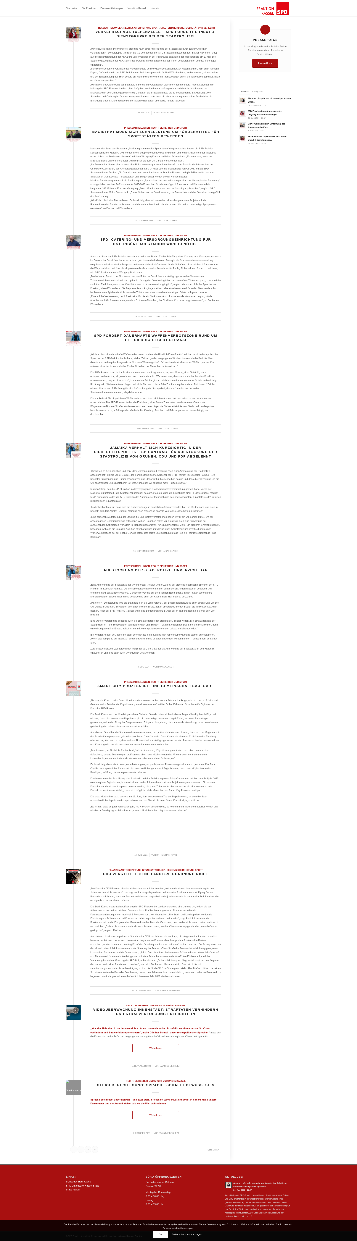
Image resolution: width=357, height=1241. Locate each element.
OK (160, 1234)
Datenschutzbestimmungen (187, 1234)
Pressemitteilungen (109, 28)
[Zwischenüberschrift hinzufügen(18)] (73, 134)
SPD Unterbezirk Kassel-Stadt (82, 1185)
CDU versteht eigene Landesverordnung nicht (155, 874)
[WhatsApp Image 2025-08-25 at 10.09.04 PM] (73, 242)
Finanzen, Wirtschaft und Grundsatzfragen (137, 870)
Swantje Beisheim (169, 1066)
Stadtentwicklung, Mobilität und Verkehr (187, 28)
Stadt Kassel (73, 1189)
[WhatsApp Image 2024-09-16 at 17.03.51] (73, 450)
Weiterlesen (155, 1048)
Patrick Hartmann (166, 855)
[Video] (73, 1012)
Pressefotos (265, 39)
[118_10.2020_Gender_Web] (73, 1087)
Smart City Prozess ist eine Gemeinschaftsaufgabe (155, 686)
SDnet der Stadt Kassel (78, 1181)
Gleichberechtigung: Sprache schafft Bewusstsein (156, 1085)
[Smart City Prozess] (73, 688)
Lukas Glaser (166, 113)
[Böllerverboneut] (73, 876)
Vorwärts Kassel (174, 1005)
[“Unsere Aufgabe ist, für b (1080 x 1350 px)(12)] (73, 34)
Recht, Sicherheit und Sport (141, 28)
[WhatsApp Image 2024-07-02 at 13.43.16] (73, 572)
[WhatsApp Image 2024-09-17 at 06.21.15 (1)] (73, 338)
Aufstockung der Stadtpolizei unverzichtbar (156, 570)
